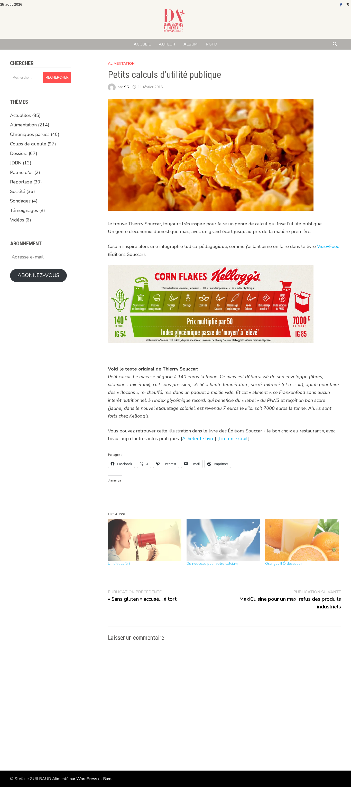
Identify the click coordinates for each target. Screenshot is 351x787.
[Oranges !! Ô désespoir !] (302, 540)
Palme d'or (21, 172)
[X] (348, 4)
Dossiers (18, 153)
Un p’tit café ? (119, 563)
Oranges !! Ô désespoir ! (284, 563)
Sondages (20, 201)
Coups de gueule (28, 144)
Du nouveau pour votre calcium (212, 563)
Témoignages (24, 210)
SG (126, 87)
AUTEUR (167, 44)
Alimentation (121, 63)
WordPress (86, 779)
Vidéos (17, 220)
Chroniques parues (30, 134)
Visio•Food (328, 246)
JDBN (16, 163)
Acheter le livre (198, 439)
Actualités (20, 115)
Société (17, 191)
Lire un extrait (233, 439)
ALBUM (190, 44)
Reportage (21, 182)
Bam (107, 779)
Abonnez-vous (38, 275)
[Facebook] (342, 4)
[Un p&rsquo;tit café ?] (144, 540)
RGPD (211, 44)
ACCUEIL (142, 44)
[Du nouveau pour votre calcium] (223, 540)
